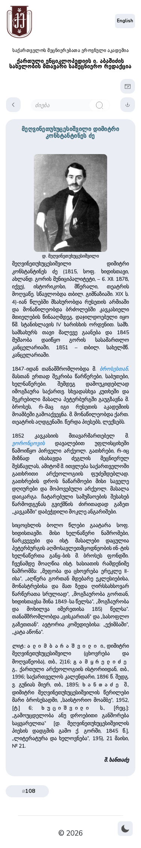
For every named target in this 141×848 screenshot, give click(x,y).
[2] (99, 105)
